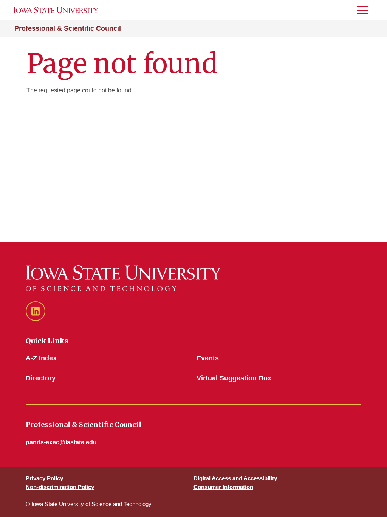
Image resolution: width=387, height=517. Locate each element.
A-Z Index (41, 358)
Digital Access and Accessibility (235, 478)
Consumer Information (223, 487)
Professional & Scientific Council (67, 28)
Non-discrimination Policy (60, 487)
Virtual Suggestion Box (234, 378)
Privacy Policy (44, 478)
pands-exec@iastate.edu (61, 442)
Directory (41, 378)
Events (208, 358)
